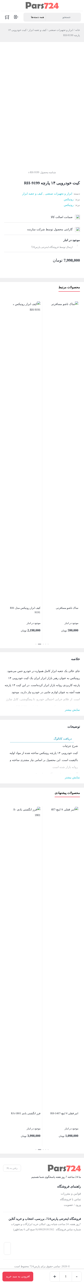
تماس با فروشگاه (70, 1199)
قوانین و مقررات (71, 1193)
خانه (77, 29)
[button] (48, 644)
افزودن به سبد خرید (18, 1276)
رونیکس (69, 199)
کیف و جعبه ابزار (37, 29)
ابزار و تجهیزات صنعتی (61, 29)
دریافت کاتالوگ (63, 738)
